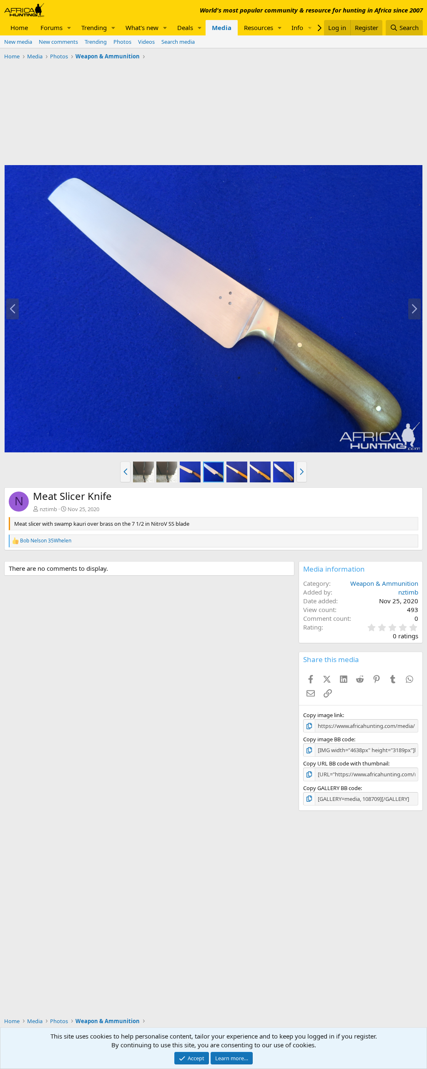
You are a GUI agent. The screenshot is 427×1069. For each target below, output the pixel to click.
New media (18, 41)
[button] (69, 27)
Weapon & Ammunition (384, 583)
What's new (142, 27)
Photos (122, 41)
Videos (146, 41)
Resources (258, 27)
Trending (94, 27)
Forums (51, 27)
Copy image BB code (328, 739)
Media (221, 27)
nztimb (48, 509)
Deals (185, 27)
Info (297, 27)
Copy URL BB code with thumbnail (345, 763)
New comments (58, 41)
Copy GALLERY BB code (332, 788)
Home (19, 27)
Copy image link (323, 715)
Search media (178, 41)
